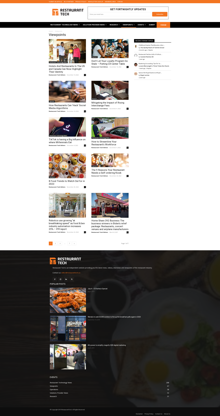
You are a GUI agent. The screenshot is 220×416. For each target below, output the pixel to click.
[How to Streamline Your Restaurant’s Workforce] (110, 128)
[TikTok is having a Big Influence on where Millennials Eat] (67, 127)
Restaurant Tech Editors (57, 75)
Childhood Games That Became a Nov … (152, 45)
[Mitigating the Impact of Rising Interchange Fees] (110, 90)
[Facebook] (55, 279)
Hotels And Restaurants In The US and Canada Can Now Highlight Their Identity (67, 69)
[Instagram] (60, 279)
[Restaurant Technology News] (68, 12)
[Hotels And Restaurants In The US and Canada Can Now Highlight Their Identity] (67, 51)
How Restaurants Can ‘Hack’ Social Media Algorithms (67, 107)
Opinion (94, 57)
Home (51, 31)
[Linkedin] (66, 279)
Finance (94, 99)
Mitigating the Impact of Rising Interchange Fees (107, 104)
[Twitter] (72, 279)
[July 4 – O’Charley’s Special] (68, 300)
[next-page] (74, 243)
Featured (52, 216)
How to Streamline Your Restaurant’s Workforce (104, 143)
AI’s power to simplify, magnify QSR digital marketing (107, 345)
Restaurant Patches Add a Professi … (150, 54)
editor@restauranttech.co (70, 273)
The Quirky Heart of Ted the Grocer (152, 47)
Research (52, 177)
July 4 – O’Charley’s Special (97, 289)
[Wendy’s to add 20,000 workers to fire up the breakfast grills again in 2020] (68, 328)
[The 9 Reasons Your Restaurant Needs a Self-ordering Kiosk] (110, 160)
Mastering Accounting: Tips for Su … (150, 64)
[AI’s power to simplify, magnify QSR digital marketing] (68, 356)
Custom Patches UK (146, 57)
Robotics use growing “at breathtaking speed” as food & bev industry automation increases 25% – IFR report (67, 224)
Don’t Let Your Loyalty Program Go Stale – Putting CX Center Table (109, 62)
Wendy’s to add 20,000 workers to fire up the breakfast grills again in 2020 (114, 317)
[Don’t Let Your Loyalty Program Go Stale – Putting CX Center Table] (110, 48)
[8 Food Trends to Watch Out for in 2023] (67, 165)
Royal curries (144, 75)
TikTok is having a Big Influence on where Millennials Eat (67, 141)
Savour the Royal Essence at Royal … (150, 73)
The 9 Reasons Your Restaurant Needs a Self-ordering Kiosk (108, 171)
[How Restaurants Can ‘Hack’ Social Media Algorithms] (67, 91)
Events (94, 217)
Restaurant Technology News (58, 62)
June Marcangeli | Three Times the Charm (154, 66)
